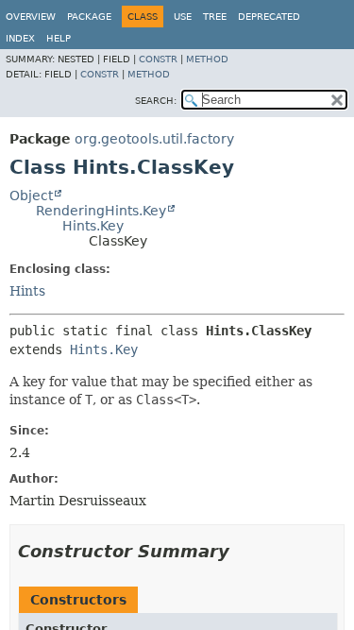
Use (183, 16)
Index (20, 38)
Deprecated (269, 16)
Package (89, 16)
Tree (215, 16)
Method (207, 59)
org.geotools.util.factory (154, 138)
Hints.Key (93, 225)
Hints (27, 290)
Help (58, 38)
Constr (158, 59)
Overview (31, 16)
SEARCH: (156, 100)
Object (31, 195)
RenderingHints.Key (101, 210)
